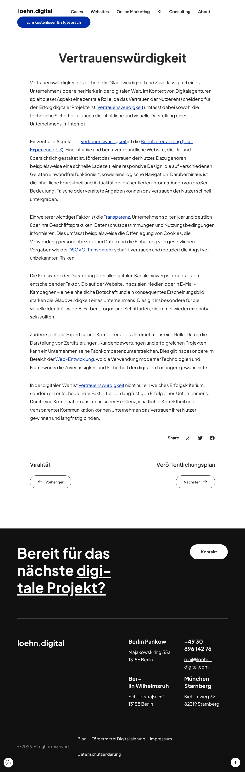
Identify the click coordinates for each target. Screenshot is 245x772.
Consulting (179, 11)
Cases (77, 11)
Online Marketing (133, 11)
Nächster (192, 482)
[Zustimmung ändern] (8, 762)
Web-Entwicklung (74, 359)
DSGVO (76, 249)
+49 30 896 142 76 (198, 645)
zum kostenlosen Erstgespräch (54, 22)
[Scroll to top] (235, 762)
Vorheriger (54, 482)
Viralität (40, 464)
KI (159, 11)
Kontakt (209, 551)
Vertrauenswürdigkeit (120, 107)
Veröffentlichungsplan (185, 464)
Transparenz (117, 217)
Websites (100, 11)
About (204, 11)
